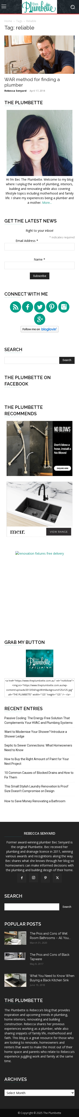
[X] (57, 878)
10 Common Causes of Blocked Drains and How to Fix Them (39, 775)
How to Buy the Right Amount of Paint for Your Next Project (36, 761)
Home (8, 21)
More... (47, 202)
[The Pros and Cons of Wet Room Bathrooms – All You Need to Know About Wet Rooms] (15, 938)
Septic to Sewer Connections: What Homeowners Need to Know (38, 748)
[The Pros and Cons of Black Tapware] (15, 956)
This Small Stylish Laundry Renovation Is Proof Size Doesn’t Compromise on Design (36, 789)
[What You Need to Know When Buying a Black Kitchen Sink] (15, 980)
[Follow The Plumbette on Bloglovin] (40, 331)
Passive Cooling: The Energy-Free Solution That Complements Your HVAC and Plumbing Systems (38, 720)
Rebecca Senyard (15, 90)
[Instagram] (33, 877)
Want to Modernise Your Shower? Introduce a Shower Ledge (35, 734)
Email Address (27, 241)
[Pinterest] (45, 878)
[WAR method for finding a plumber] (39, 54)
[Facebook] (21, 878)
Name (39, 259)
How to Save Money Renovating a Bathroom (34, 801)
